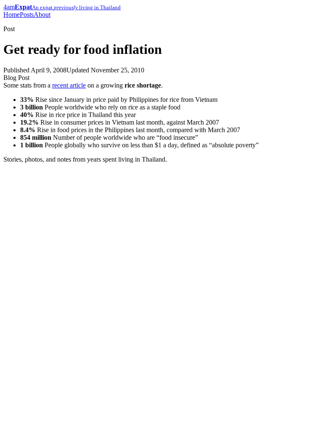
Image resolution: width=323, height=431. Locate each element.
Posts (27, 14)
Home (11, 14)
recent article (69, 85)
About (42, 14)
